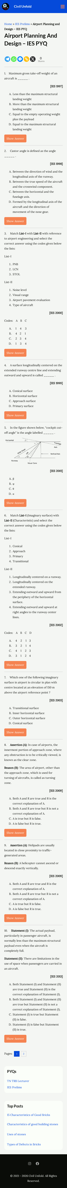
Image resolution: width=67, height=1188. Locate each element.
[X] (33, 56)
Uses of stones (16, 1134)
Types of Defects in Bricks (24, 1144)
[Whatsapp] (14, 56)
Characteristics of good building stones (32, 1124)
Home (8, 24)
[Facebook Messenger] (20, 56)
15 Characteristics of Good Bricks (28, 1115)
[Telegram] (7, 56)
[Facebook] (37, 1163)
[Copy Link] (26, 56)
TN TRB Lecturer (18, 1081)
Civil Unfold (22, 6)
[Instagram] (29, 1163)
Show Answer (15, 138)
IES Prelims (22, 24)
